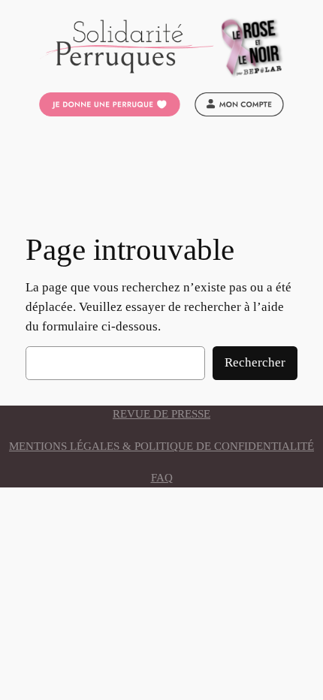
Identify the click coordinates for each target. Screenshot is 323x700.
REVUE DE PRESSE (161, 414)
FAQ (162, 478)
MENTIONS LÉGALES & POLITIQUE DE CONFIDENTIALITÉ (161, 446)
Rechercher (255, 362)
